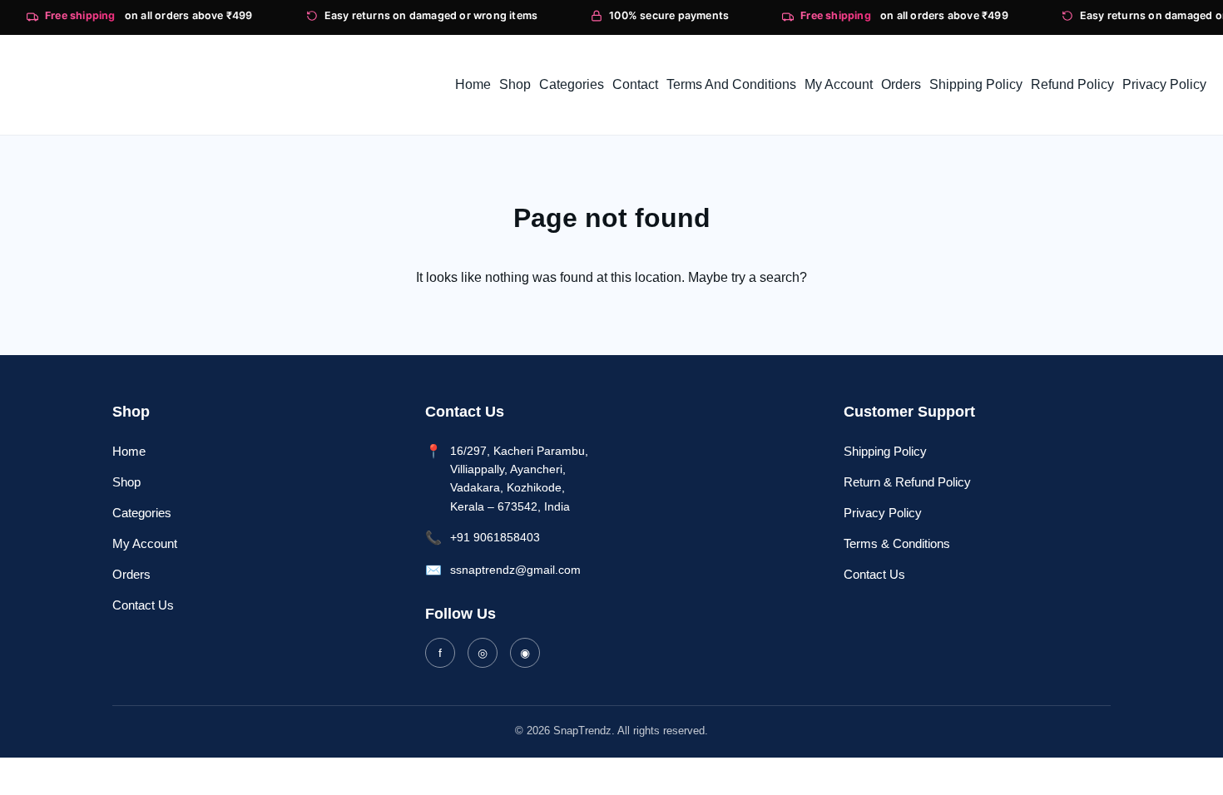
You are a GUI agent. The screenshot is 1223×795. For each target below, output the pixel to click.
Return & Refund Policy (907, 482)
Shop (126, 482)
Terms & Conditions (897, 543)
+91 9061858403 (495, 537)
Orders (131, 574)
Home (129, 451)
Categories (141, 513)
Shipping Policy (885, 451)
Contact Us (143, 605)
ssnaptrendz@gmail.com (515, 569)
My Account (144, 543)
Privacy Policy (883, 513)
